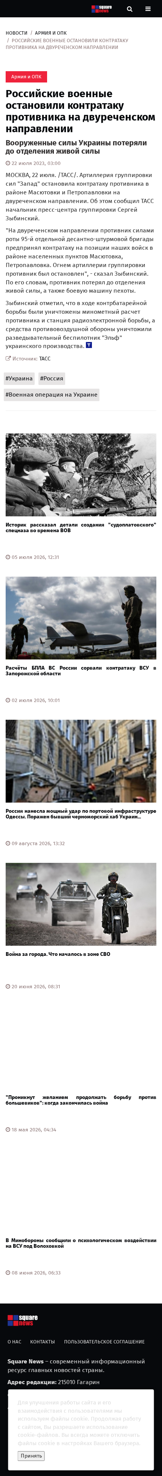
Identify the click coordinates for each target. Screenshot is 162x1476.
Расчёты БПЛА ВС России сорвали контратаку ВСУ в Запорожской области (81, 671)
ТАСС (44, 359)
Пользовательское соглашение (104, 1342)
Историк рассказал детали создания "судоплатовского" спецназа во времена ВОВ (81, 528)
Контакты (42, 1342)
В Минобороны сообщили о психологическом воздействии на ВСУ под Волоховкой (81, 1243)
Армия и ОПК (51, 33)
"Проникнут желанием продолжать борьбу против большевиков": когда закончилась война (81, 1100)
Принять (31, 1456)
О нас (14, 1342)
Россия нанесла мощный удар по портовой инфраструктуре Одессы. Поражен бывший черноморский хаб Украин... (81, 814)
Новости (17, 33)
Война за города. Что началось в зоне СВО (58, 954)
